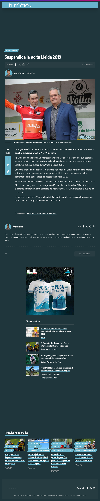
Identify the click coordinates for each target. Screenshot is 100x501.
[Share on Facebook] (15, 64)
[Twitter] (86, 227)
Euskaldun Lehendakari (49, 378)
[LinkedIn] (94, 227)
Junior (43, 338)
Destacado (44, 374)
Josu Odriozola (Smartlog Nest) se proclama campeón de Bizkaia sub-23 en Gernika (60, 460)
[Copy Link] (27, 64)
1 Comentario (86, 254)
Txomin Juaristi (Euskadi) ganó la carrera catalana (60, 197)
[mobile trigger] (7, 5)
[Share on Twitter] (19, 64)
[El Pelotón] (21, 5)
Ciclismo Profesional (47, 362)
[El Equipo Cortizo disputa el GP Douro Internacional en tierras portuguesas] (32, 346)
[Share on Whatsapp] (23, 64)
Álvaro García (19, 73)
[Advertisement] (50, 27)
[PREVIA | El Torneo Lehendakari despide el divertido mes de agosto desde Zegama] (32, 371)
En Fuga (54, 349)
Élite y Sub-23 (11, 51)
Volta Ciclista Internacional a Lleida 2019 (42, 213)
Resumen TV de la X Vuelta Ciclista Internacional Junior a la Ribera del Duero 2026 (56, 331)
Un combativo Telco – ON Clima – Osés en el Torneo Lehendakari (84, 457)
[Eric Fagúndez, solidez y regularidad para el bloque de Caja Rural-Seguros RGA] (32, 359)
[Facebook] (83, 227)
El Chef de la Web (79, 495)
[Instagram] (90, 227)
